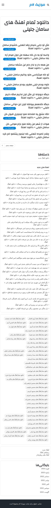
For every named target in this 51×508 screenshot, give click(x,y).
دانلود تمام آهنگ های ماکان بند (15, 379)
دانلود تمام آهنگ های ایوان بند (17, 327)
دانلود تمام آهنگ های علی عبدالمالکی (36, 367)
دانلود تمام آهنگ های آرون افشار (38, 318)
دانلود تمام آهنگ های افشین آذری (16, 322)
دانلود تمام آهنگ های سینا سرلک (13, 355)
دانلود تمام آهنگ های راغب (17, 335)
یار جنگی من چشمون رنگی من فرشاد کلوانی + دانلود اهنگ (27, 308)
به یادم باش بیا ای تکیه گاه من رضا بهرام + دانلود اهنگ (29, 191)
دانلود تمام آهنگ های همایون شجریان (36, 428)
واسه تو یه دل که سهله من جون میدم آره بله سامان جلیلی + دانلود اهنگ (27, 56)
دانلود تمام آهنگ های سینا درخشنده (37, 355)
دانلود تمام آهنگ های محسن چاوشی (37, 387)
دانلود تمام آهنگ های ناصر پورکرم (37, 424)
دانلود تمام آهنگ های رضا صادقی (16, 339)
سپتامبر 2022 (44, 488)
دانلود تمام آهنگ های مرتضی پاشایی (37, 403)
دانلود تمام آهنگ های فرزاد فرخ (15, 375)
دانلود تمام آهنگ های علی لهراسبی (37, 371)
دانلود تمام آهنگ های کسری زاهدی (37, 436)
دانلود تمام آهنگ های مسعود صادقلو (37, 407)
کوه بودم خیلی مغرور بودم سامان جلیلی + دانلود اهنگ (26, 86)
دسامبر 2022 (44, 476)
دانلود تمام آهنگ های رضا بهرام (38, 339)
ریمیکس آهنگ (44, 452)
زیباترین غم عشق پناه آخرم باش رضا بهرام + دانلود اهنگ (28, 199)
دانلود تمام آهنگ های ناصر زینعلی (13, 419)
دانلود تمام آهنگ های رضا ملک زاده (37, 343)
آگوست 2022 (44, 492)
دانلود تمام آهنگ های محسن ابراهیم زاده (35, 383)
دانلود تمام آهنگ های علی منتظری (37, 375)
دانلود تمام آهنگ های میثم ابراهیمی (37, 419)
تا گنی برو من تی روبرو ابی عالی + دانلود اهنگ (31, 305)
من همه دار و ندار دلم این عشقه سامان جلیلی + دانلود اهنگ (28, 66)
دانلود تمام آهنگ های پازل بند (13, 428)
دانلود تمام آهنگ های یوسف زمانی (37, 440)
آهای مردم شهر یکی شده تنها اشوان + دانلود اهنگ (30, 174)
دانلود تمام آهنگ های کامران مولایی (16, 432)
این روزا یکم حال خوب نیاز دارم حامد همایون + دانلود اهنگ (27, 289)
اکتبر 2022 (45, 484)
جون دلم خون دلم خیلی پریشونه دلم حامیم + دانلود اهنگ (28, 212)
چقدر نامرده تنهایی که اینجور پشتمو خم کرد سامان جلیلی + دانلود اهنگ (26, 135)
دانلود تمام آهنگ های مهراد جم (14, 415)
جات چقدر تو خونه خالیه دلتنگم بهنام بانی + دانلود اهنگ (29, 275)
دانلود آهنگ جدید (43, 158)
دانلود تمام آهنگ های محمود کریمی (37, 391)
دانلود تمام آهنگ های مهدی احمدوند (37, 415)
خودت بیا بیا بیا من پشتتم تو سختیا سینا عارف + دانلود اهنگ (27, 188)
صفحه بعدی (9, 145)
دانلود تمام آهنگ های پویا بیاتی (38, 432)
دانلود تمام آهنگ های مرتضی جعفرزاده (36, 399)
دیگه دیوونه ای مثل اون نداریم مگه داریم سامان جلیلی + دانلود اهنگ (27, 96)
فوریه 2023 (45, 468)
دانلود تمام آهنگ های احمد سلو (38, 322)
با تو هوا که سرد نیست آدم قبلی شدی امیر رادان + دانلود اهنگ (26, 264)
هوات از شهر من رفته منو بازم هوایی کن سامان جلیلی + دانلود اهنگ (27, 125)
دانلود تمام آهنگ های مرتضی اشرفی (36, 395)
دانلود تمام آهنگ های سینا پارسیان (37, 359)
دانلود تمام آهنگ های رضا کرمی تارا (37, 347)
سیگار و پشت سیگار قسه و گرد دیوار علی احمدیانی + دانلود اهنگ (25, 271)
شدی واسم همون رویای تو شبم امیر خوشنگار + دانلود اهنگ (27, 228)
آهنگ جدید (45, 450)
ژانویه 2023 (45, 472)
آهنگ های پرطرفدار (42, 455)
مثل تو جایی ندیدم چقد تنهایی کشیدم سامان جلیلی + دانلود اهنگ (25, 47)
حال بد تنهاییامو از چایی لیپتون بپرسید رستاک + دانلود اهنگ (27, 184)
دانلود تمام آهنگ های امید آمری (38, 327)
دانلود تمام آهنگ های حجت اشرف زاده (36, 331)
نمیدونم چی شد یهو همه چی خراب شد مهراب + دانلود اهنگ (27, 268)
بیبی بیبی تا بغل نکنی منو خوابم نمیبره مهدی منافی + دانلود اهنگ (25, 236)
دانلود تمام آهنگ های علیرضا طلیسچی (36, 363)
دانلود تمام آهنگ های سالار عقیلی (37, 351)
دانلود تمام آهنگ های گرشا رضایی (13, 436)
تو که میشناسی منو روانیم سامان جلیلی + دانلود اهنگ (27, 76)
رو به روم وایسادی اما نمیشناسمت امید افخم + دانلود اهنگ (27, 232)
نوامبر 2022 (45, 480)
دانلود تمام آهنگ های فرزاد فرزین (37, 379)
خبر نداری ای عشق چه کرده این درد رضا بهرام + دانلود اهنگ (27, 195)
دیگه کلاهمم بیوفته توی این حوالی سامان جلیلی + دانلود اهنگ (26, 106)
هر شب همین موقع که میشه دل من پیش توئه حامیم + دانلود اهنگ (25, 209)
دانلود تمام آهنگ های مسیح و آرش (37, 411)
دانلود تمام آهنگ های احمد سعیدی (15, 318)
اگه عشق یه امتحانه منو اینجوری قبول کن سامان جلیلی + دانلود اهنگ (26, 116)
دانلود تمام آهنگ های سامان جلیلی (14, 351)
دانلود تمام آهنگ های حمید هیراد (38, 335)
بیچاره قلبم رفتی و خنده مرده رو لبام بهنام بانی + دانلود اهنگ (26, 279)
